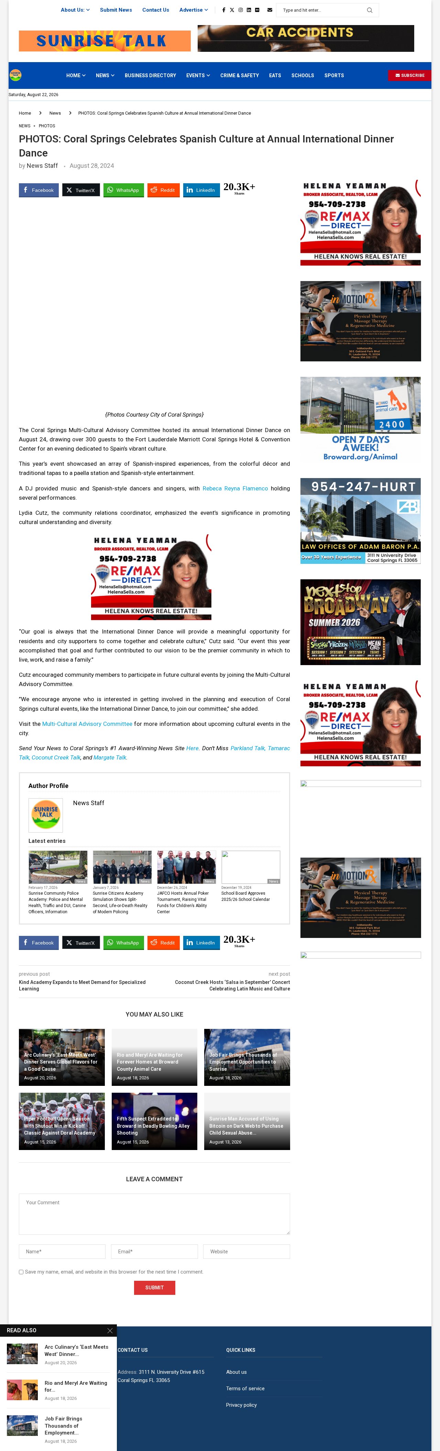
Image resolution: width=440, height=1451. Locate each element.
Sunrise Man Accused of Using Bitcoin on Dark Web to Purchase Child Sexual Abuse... (246, 1126)
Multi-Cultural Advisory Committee (87, 723)
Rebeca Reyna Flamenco (235, 488)
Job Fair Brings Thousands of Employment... (63, 1426)
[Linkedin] (248, 10)
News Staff (42, 165)
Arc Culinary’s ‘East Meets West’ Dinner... (76, 1350)
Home (73, 75)
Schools (303, 75)
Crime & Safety (239, 75)
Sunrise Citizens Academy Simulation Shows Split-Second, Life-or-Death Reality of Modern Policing (120, 902)
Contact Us (155, 10)
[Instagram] (240, 10)
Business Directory (150, 75)
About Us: (73, 10)
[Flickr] (257, 10)
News (102, 75)
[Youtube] (263, 10)
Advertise (191, 10)
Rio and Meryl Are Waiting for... (76, 1386)
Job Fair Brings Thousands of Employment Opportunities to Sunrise (243, 1062)
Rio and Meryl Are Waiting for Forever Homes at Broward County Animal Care (150, 1062)
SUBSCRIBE (412, 75)
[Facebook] (224, 10)
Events (195, 75)
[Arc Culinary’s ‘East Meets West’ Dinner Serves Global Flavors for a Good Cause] (22, 1354)
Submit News (116, 10)
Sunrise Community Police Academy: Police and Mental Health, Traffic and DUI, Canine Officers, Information (57, 902)
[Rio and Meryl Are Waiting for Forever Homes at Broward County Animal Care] (22, 1390)
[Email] (270, 10)
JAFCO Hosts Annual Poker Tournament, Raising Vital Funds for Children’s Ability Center (183, 902)
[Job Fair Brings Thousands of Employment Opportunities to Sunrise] (22, 1425)
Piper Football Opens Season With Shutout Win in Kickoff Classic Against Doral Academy (59, 1126)
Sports (334, 75)
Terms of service (245, 1388)
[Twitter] (232, 10)
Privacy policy (241, 1405)
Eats (275, 75)
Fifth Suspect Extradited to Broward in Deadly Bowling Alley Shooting (153, 1126)
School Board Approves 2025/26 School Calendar (245, 896)
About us (236, 1372)
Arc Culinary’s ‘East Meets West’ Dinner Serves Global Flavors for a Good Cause (61, 1062)
